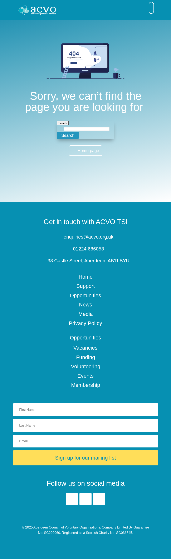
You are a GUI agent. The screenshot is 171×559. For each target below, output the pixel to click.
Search (67, 135)
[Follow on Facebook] (72, 499)
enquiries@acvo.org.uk (88, 237)
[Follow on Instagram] (99, 499)
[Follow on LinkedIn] (85, 499)
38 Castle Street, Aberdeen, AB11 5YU (89, 260)
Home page (88, 150)
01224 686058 (88, 249)
